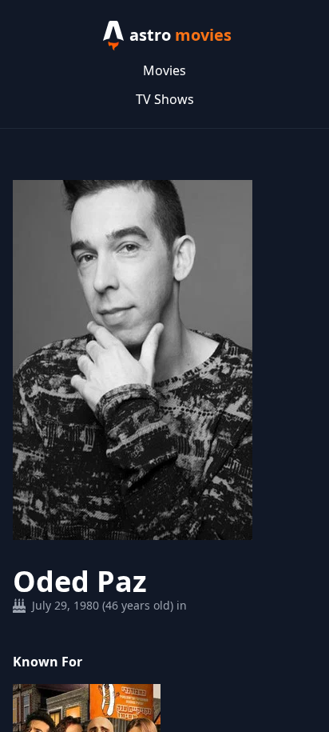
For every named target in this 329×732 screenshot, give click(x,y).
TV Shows (165, 99)
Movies (164, 70)
